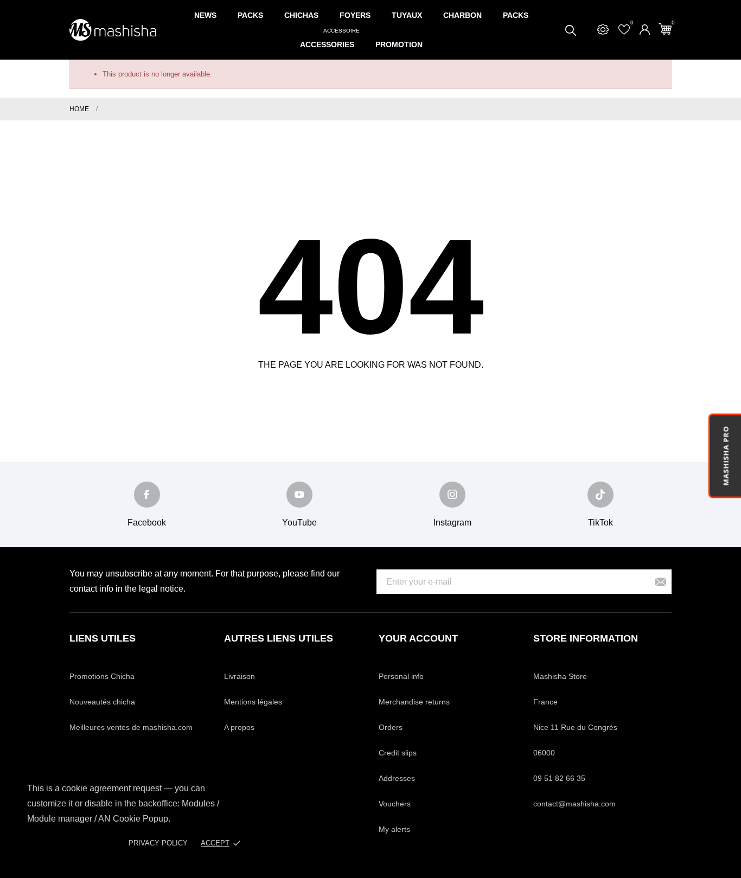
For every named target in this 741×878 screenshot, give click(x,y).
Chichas (301, 15)
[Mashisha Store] (112, 30)
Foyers (355, 15)
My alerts (394, 829)
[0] (665, 29)
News (205, 15)
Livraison (239, 676)
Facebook (146, 522)
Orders (391, 727)
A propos (239, 727)
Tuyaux (407, 15)
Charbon (462, 15)
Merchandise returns (414, 701)
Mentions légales (253, 701)
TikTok (600, 522)
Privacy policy (158, 843)
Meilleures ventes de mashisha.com (131, 727)
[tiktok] (600, 495)
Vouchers (395, 803)
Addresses (397, 778)
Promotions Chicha (102, 676)
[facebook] (147, 495)
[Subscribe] (660, 581)
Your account (418, 638)
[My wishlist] (624, 29)
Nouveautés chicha (102, 701)
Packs (250, 15)
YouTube (299, 522)
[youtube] (299, 495)
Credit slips (398, 752)
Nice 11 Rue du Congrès (575, 727)
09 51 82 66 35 (559, 778)
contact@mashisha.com (574, 803)
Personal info (401, 676)
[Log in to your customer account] (645, 29)
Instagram (452, 522)
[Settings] (603, 29)
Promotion (399, 44)
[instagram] (452, 495)
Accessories (330, 39)
